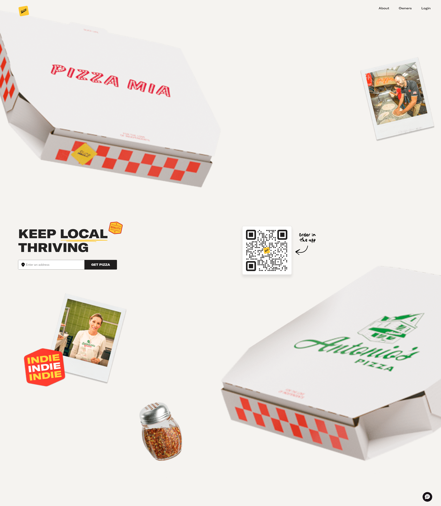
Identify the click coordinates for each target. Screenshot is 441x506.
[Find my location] (22, 264)
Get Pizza (100, 265)
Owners (405, 8)
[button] (427, 497)
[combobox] (55, 264)
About (384, 8)
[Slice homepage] (23, 11)
